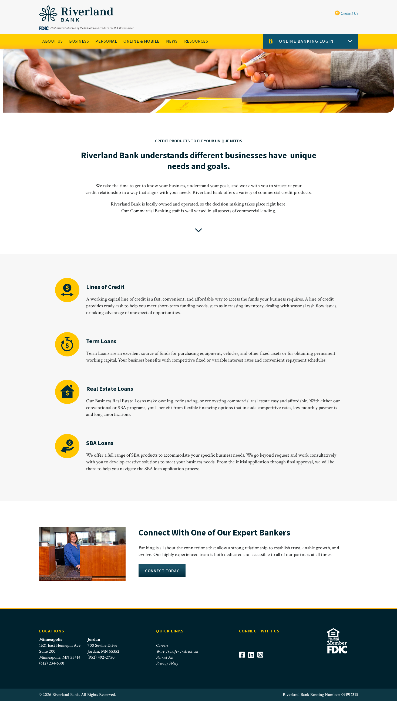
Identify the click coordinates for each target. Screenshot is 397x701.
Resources (196, 41)
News (172, 41)
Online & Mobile (141, 41)
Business (79, 41)
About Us (52, 41)
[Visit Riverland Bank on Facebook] (243, 662)
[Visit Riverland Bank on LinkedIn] (252, 662)
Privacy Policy (167, 663)
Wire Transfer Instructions (177, 651)
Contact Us (349, 13)
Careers (162, 645)
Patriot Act (164, 657)
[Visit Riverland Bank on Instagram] (262, 662)
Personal (106, 41)
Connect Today (162, 570)
